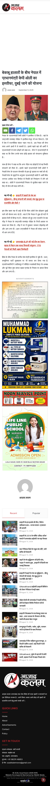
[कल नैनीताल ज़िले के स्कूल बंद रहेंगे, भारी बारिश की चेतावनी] (9, 552)
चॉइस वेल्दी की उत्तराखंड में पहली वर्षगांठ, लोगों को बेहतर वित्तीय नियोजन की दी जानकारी (33, 603)
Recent (13, 513)
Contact (5, 729)
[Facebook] (12, 130)
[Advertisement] (25, 41)
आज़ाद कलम (11, 90)
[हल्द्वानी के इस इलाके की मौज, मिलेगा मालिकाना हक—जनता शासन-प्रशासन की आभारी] (9, 526)
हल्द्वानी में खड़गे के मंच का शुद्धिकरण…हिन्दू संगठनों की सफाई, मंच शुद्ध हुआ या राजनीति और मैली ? (33, 576)
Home (4, 716)
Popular (36, 513)
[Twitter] (25, 130)
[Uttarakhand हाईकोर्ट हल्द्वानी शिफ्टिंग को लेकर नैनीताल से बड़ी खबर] (9, 591)
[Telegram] (19, 130)
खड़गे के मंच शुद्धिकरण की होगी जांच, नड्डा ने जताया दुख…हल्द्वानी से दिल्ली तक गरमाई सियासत (33, 563)
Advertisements (9, 725)
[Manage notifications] (43, 780)
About (4, 720)
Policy (5, 733)
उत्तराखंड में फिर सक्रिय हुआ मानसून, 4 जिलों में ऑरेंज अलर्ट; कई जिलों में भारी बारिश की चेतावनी (32, 644)
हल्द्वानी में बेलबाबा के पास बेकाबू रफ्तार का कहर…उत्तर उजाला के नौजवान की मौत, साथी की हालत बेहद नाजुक (33, 616)
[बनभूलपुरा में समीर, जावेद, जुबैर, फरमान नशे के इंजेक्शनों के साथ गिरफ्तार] (9, 631)
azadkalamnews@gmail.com (19, 763)
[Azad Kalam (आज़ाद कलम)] (13, 7)
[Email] (5, 130)
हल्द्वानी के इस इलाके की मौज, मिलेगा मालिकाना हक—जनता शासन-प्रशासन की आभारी (32, 525)
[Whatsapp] (32, 130)
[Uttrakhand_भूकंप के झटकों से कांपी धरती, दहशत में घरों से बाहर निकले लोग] (9, 657)
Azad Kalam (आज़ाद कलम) (28, 773)
